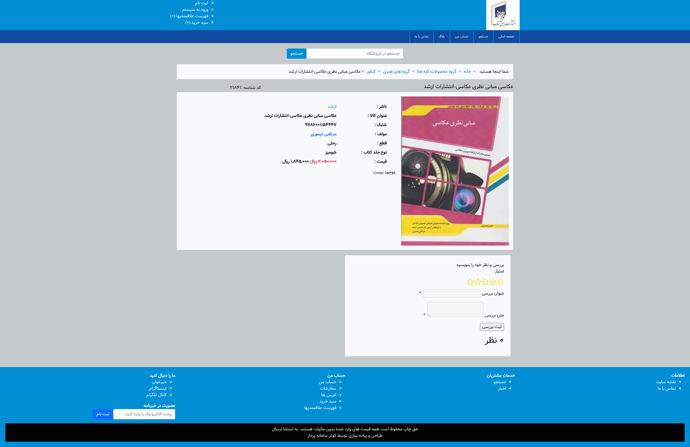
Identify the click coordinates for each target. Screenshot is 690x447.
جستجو (483, 36)
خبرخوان (159, 382)
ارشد (332, 106)
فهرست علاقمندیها (320, 407)
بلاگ (442, 36)
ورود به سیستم (195, 9)
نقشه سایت (666, 382)
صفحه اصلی (506, 36)
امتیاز (499, 271)
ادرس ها (328, 395)
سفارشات (328, 388)
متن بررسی (494, 315)
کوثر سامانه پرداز (322, 435)
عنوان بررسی (493, 293)
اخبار (502, 388)
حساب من (461, 36)
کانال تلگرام (156, 395)
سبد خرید (327, 401)
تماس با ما (421, 36)
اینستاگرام (158, 388)
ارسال (277, 429)
